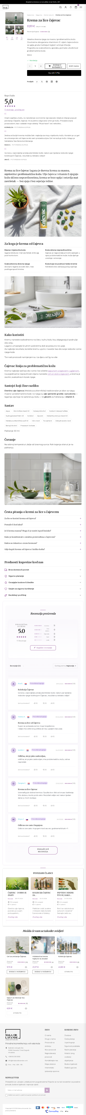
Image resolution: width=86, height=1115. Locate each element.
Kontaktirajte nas (51, 1061)
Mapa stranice (50, 1064)
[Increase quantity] (40, 66)
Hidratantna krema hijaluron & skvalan (40, 957)
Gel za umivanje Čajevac (16, 956)
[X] (42, 82)
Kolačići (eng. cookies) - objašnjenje (69, 1057)
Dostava (67, 1035)
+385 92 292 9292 (14, 1056)
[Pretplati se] (47, 1090)
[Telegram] (57, 82)
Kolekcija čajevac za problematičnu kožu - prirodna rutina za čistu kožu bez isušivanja (41, 894)
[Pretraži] (60, 7)
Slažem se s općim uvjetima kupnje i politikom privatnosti (27, 1095)
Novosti (10, 899)
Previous (73, 880)
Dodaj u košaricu (57, 66)
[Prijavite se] (65, 7)
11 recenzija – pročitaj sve (14, 110)
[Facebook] (37, 82)
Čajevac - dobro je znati (17, 894)
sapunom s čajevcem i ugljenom (63, 371)
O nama (48, 1035)
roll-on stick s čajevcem (58, 374)
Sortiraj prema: (60, 666)
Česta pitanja (69, 1039)
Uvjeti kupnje (69, 1043)
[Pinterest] (47, 82)
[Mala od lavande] (23, 1034)
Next (77, 880)
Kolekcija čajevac (65, 956)
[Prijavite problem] (70, 7)
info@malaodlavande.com (18, 1060)
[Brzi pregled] (26, 967)
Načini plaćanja (70, 1050)
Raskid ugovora (70, 1068)
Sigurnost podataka (72, 1046)
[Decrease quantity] (29, 66)
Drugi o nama (50, 1039)
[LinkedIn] (52, 82)
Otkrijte (68, 972)
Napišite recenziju (44, 648)
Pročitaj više (13, 917)
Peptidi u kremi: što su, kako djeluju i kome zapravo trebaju (65, 894)
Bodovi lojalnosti (70, 1064)
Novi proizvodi (50, 1050)
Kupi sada (74, 66)
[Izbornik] (80, 7)
